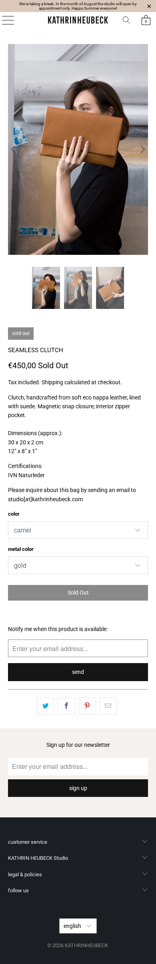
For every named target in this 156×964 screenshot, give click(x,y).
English (73, 926)
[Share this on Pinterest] (87, 706)
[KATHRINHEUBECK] (78, 20)
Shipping (52, 382)
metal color (21, 549)
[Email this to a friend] (108, 706)
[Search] (126, 20)
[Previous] (14, 149)
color (14, 514)
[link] (146, 20)
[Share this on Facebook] (66, 706)
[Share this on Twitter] (45, 706)
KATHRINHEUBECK (86, 945)
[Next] (142, 149)
